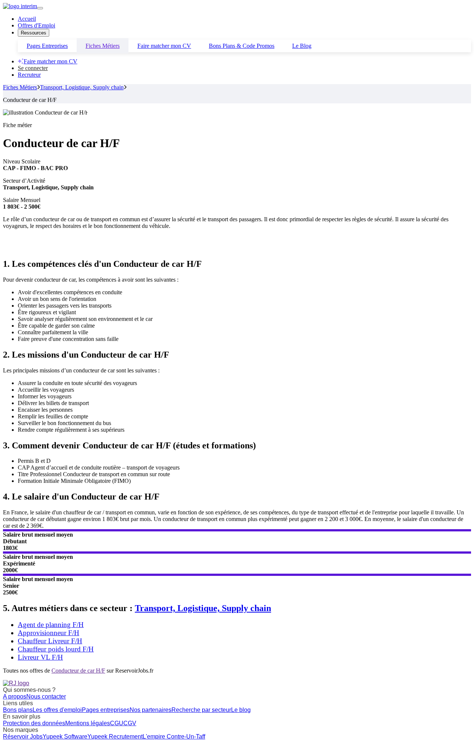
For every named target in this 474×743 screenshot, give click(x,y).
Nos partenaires (150, 710)
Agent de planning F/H (51, 624)
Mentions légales (87, 723)
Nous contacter (46, 696)
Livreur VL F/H (40, 657)
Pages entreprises (106, 710)
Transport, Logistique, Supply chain (82, 87)
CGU (116, 723)
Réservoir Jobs (23, 736)
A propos (14, 696)
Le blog (241, 710)
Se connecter (33, 68)
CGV (129, 723)
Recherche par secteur (201, 710)
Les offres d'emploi (57, 710)
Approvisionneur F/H (48, 633)
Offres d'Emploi (36, 25)
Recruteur (29, 75)
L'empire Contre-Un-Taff (174, 736)
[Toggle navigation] (40, 8)
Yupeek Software (65, 736)
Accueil (27, 19)
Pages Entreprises (47, 46)
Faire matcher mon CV (164, 46)
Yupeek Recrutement (115, 736)
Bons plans (18, 710)
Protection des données (34, 723)
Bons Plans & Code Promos (241, 46)
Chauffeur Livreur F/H (50, 641)
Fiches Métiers (103, 46)
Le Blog (301, 46)
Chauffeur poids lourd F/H (56, 649)
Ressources (33, 33)
